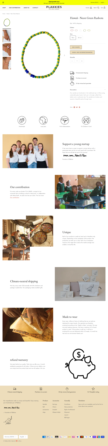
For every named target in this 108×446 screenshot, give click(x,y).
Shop (4, 8)
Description (73, 90)
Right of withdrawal (69, 410)
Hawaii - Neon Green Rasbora (13, 13)
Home (4, 13)
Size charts (75, 47)
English (102, 2)
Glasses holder (56, 412)
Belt (44, 407)
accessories (46, 410)
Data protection (68, 407)
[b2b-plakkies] (54, 7)
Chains (54, 407)
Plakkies (6, 441)
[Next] (64, 55)
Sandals (45, 404)
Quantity (72, 57)
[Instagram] (3, 2)
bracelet (55, 410)
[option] (40, 55)
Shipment (67, 412)
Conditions (67, 404)
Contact (35, 8)
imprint (66, 415)
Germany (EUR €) (94, 2)
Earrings (55, 404)
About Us (26, 8)
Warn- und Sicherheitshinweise (82, 52)
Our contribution (14, 8)
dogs (44, 412)
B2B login (67, 417)
